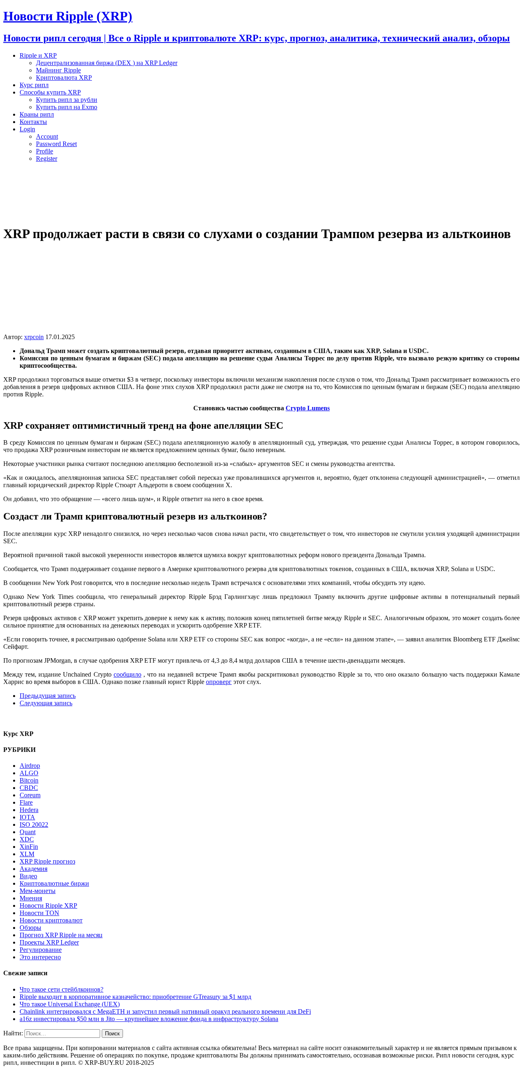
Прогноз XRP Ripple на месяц (61, 934)
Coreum (30, 795)
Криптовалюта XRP (64, 77)
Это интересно (40, 957)
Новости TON (39, 912)
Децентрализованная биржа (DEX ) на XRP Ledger (106, 62)
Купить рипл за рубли (66, 99)
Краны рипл (37, 114)
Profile (44, 151)
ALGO (29, 772)
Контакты (33, 121)
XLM (27, 853)
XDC (27, 839)
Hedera (29, 809)
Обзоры (30, 927)
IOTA (27, 817)
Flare (26, 802)
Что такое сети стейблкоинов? (61, 989)
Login (27, 129)
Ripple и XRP (38, 55)
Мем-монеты (38, 890)
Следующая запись (46, 703)
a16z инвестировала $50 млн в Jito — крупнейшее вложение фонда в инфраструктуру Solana (149, 1018)
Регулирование (41, 949)
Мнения (31, 898)
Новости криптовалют (51, 920)
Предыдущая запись (48, 695)
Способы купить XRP (50, 92)
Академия (33, 868)
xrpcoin (34, 336)
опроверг (219, 681)
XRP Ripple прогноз (47, 861)
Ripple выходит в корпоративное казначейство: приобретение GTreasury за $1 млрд (135, 996)
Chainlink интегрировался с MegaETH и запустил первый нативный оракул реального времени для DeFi (165, 1011)
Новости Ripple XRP (48, 905)
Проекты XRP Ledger (49, 942)
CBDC (29, 787)
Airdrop (30, 765)
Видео (28, 876)
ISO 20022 (34, 824)
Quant (28, 831)
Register (46, 158)
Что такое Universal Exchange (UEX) (70, 1004)
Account (47, 136)
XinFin (29, 846)
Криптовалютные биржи (54, 883)
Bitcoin (29, 780)
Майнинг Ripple (58, 70)
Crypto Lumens (308, 408)
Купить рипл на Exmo (66, 106)
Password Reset (56, 143)
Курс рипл (34, 84)
